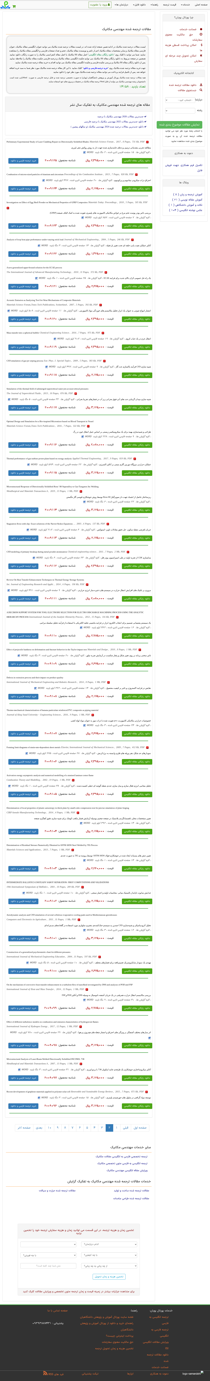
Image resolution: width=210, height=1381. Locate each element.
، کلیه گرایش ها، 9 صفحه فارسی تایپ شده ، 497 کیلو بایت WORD (82, 367)
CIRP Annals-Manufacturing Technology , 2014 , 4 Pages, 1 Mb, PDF (41, 812)
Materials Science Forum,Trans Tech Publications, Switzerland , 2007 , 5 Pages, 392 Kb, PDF (53, 305)
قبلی (125, 1128)
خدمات (186, 5)
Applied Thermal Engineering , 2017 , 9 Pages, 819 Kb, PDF (102, 458)
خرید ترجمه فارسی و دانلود (23, 160)
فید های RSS (55, 1374)
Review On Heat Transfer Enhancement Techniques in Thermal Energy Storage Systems (45, 580)
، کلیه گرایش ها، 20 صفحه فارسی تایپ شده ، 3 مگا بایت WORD (53, 655)
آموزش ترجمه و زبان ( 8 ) (187, 195)
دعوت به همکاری (159, 1374)
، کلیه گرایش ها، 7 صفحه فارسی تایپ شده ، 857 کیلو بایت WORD (118, 217)
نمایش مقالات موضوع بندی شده (179, 125)
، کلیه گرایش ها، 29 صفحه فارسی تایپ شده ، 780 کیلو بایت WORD (43, 1032)
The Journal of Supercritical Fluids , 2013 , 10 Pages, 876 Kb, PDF (40, 393)
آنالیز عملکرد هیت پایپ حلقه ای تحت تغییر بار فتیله (128, 245)
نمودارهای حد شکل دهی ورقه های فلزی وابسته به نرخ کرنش (124, 753)
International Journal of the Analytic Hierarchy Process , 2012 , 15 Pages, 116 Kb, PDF (72, 617)
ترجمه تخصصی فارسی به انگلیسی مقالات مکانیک (121, 1157)
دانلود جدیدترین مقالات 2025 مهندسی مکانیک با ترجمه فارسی (114, 121)
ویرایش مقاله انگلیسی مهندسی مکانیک (127, 1170)
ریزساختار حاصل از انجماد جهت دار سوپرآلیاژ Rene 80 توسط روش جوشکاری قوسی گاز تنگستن (108, 497)
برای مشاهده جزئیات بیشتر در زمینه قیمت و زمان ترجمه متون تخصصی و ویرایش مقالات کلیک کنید (79, 1292)
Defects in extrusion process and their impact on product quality (35, 677)
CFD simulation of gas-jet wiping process (25, 361)
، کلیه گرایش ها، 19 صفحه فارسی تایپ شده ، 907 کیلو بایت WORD (91, 339)
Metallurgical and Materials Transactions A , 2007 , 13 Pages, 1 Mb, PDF (43, 1063)
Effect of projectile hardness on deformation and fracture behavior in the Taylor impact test (47, 649)
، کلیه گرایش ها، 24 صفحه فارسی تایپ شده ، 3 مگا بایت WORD (119, 725)
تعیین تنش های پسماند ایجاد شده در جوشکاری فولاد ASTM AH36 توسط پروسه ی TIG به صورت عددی (106, 855)
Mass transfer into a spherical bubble (23, 333)
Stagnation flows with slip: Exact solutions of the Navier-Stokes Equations (40, 524)
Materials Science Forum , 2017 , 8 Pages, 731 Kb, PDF (117, 142)
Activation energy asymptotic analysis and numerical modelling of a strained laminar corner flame (50, 775)
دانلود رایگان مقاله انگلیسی (137, 160)
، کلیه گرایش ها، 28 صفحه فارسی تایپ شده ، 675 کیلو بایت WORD (62, 753)
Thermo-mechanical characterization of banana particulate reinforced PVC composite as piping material (52, 710)
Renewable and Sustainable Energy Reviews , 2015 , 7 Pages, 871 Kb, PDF (108, 1091)
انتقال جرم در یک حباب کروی (138, 338)
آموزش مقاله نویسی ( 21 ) (187, 200)
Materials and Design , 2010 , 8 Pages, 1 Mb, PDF (112, 649)
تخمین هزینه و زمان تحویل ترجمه (114, 1349)
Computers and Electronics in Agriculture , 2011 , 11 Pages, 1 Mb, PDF (42, 919)
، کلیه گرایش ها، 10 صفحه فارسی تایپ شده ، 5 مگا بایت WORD (62, 962)
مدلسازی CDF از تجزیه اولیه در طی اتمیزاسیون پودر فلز (126, 557)
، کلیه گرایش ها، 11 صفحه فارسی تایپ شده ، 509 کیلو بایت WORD (44, 311)
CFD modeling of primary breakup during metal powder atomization (37, 552)
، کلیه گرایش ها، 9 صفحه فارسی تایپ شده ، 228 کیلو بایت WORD (118, 436)
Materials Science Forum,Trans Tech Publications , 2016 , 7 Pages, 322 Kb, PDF (46, 426)
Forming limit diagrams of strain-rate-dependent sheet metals (33, 747)
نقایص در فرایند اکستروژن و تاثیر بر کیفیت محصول (128, 688)
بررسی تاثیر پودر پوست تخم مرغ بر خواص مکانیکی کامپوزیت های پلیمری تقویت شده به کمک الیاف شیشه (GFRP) (100, 213)
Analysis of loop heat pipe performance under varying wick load (35, 239)
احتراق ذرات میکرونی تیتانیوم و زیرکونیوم (132, 180)
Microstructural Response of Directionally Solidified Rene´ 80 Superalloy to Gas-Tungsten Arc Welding (53, 486)
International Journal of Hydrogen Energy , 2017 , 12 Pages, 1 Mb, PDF (43, 1026)
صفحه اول (140, 1128)
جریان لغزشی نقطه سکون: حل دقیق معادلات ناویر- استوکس (124, 529)
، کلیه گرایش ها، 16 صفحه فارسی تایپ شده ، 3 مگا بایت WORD (119, 930)
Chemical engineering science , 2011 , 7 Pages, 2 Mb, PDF (97, 552)
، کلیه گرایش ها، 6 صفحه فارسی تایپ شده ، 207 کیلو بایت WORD (63, 530)
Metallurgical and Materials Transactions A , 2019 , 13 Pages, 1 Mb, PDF (43, 491)
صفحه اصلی (201, 5)
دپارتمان (201, 100)
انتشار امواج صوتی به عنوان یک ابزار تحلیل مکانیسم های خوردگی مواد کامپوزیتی (115, 310)
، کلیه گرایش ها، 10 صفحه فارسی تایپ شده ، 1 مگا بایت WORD (58, 893)
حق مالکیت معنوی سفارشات (117, 1342)
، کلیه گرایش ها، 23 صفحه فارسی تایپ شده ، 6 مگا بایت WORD (68, 558)
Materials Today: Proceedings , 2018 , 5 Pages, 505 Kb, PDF (118, 202)
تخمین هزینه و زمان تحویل (109, 1277)
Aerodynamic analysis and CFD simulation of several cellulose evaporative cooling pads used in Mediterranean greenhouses (62, 915)
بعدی (39, 1128)
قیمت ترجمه (169, 5)
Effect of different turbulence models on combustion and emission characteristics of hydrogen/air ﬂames (52, 1022)
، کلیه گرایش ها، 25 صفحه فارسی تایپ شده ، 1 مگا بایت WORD (71, 278)
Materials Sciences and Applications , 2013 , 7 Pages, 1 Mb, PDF (39, 849)
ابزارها (130, 1374)
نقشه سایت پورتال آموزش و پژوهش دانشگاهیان (106, 1317)
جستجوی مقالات (187, 90)
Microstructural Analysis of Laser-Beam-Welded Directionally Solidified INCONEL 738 (45, 1059)
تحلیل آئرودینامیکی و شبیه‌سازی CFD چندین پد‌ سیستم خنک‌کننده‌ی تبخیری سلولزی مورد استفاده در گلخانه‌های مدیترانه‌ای (97, 925)
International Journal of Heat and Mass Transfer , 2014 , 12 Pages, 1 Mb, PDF (46, 989)
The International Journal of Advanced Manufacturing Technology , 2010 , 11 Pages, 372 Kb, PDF (55, 272)
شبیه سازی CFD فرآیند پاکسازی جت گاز (133, 366)
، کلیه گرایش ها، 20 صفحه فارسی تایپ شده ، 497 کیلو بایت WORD (79, 180)
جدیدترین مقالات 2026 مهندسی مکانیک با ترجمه (120, 116)
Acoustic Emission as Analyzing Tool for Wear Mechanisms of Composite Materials (44, 300)
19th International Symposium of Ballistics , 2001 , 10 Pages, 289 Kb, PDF (44, 887)
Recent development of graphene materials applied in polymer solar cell (38, 1091)
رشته (201, 110)
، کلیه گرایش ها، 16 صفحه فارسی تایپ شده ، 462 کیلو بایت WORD (117, 627)
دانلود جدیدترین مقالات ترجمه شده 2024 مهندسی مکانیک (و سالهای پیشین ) (107, 126)
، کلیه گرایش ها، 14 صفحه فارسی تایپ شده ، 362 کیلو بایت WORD (71, 688)
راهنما (155, 5)
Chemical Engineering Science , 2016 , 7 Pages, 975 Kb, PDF (70, 333)
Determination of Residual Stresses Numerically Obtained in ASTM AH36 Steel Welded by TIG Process (52, 845)
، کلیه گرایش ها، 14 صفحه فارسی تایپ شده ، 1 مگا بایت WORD (119, 860)
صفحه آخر (24, 1128)
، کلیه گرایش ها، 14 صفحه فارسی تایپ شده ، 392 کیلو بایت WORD (117, 823)
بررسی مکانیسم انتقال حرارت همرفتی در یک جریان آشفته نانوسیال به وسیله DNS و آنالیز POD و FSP (106, 995)
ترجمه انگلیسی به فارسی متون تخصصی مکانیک (122, 1163)
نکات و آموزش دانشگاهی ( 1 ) (185, 205)
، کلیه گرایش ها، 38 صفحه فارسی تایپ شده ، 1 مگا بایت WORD (44, 786)
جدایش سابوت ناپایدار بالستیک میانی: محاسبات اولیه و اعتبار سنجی (121, 893)
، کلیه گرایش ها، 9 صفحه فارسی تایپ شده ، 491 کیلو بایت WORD (44, 590)
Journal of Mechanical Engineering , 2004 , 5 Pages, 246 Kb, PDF (97, 239)
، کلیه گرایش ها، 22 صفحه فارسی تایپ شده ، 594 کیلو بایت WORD (64, 464)
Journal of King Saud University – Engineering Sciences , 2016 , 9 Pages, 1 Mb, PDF (49, 715)
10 (49, 1128)
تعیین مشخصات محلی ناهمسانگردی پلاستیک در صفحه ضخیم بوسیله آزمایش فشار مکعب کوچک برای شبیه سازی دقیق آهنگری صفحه (92, 818)
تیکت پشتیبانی (90, 1374)
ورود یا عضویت (99, 5)
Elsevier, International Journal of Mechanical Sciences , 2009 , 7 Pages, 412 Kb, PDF (103, 747)
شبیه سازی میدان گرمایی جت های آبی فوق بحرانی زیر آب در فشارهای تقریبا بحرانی (113, 399)
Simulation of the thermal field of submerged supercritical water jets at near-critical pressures (47, 389)
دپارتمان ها (122, 5)
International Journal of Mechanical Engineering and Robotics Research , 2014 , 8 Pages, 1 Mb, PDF (56, 682)
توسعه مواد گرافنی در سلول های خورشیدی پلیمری (128, 1097)
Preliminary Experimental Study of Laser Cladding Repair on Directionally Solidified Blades (48, 142)
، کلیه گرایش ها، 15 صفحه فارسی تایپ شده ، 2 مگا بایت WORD (119, 152)
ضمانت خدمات (188, 29)
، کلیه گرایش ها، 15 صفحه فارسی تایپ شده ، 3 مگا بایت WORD (73, 1097)
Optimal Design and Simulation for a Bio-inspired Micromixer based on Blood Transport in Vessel (50, 421)
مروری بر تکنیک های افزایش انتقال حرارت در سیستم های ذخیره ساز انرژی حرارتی (114, 590)
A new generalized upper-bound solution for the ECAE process (34, 267)
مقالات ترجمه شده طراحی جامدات (131, 1198)
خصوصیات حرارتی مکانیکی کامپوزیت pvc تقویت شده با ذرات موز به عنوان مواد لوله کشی (111, 720)
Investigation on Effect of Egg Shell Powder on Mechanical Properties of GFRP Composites (47, 202)
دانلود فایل (140, 5)
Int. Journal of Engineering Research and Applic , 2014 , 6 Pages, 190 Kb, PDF (46, 584)
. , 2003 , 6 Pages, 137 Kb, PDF (89, 524)
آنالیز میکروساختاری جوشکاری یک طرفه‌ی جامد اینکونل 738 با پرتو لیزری (119, 1069)
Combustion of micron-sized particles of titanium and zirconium (35, 174)
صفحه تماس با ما (57, 1311)
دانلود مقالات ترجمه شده (183, 85)
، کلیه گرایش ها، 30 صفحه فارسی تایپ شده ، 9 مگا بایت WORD (119, 1000)
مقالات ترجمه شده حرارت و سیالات (57, 1191)
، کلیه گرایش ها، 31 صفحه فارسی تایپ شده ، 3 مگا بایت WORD (53, 1069)
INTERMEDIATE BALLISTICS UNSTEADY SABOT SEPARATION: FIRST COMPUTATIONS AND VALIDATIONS (58, 882)
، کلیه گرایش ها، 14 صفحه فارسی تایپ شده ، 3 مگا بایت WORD (73, 245)
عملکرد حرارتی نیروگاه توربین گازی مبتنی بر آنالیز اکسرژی (125, 464)
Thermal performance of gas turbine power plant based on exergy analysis (39, 458)
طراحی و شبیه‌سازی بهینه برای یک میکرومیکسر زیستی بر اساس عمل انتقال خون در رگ (112, 432)
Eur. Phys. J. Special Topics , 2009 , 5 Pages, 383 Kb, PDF (73, 361)
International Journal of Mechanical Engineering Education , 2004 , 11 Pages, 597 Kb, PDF (52, 956)
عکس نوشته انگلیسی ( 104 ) (185, 210)
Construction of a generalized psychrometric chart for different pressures (38, 952)
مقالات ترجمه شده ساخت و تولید (131, 1191)
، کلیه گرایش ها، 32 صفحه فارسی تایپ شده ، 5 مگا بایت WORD (43, 399)
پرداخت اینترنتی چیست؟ (119, 1336)
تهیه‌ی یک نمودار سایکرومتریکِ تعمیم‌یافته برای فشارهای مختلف (123, 962)
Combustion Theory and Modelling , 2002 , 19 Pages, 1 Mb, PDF (39, 780)
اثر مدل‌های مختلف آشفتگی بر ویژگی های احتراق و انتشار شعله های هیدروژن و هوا (114, 1032)
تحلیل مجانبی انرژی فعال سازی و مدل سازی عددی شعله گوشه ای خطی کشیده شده (114, 786)
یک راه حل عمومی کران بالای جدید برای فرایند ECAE (127, 278)
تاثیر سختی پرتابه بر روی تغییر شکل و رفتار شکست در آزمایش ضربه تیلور (118, 655)
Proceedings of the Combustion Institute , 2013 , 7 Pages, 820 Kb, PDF (99, 174)
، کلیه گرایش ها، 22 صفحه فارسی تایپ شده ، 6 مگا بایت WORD (119, 502)
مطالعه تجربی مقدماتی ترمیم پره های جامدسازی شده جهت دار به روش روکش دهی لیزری (111, 147)
